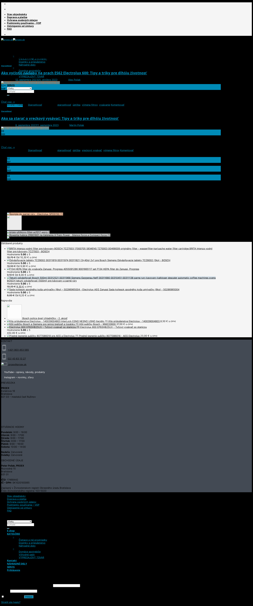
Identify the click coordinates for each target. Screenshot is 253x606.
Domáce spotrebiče (30, 551)
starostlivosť (64, 104)
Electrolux (22, 192)
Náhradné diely (27, 64)
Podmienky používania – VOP (24, 23)
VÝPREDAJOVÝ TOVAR (31, 76)
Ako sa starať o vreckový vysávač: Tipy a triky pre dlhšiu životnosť (60, 118)
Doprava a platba (17, 17)
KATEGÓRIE (13, 53)
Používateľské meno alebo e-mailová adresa (26, 585)
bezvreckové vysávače (9, 192)
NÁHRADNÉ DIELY (17, 563)
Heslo (5, 590)
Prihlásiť (28, 597)
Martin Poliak (76, 125)
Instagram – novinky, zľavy (19, 377)
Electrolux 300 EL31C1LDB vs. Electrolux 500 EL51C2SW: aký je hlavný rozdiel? (51, 164)
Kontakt (12, 560)
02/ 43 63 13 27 (17, 358)
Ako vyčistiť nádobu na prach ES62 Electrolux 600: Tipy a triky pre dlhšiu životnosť (74, 72)
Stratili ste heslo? (10, 602)
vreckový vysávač (92, 150)
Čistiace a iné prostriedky (33, 539)
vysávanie (104, 104)
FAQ (9, 29)
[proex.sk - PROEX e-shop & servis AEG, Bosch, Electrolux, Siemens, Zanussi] (13, 39)
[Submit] (8, 528)
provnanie (30, 192)
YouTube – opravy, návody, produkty (24, 372)
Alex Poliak (74, 79)
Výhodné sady (27, 554)
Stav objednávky (17, 14)
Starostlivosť (6, 66)
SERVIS (11, 85)
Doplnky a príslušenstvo (32, 61)
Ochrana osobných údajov (22, 20)
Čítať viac (8, 101)
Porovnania (13, 200)
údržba (76, 104)
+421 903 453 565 (18, 349)
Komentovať (117, 104)
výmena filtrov (90, 104)
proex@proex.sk (17, 364)
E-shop (11, 50)
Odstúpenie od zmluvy (20, 26)
